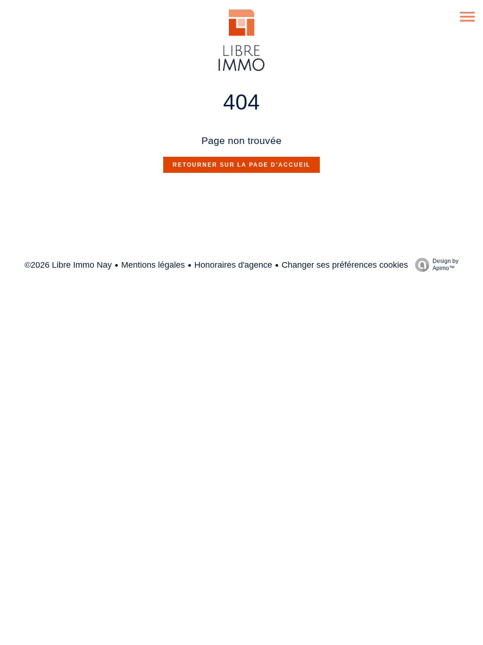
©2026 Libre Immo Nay (68, 265)
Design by (445, 265)
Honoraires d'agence (233, 265)
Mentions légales (153, 265)
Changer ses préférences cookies (345, 265)
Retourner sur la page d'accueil (241, 164)
